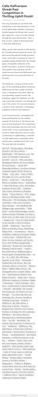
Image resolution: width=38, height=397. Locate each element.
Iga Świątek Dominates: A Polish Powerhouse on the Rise (19, 338)
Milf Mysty (6, 314)
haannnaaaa (8, 283)
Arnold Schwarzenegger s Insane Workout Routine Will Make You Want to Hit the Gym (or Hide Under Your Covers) (18, 214)
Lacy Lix (14, 160)
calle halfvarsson (7, 20)
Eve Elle (12, 320)
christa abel (22, 165)
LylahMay (27, 188)
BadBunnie (12, 326)
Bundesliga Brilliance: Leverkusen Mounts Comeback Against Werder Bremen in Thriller (19, 171)
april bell (5, 148)
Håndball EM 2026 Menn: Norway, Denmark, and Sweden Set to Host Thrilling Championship (18, 240)
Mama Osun (22, 277)
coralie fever (15, 180)
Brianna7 (24, 306)
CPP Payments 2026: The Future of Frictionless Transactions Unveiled (18, 157)
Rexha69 (24, 300)
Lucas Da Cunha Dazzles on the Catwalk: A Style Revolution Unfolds (18, 223)
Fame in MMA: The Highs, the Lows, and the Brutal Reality (18, 177)
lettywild (7, 289)
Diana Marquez (8, 206)
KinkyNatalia (7, 154)
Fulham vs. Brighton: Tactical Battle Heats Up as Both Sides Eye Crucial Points (19, 366)
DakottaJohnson (28, 349)
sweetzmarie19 (20, 231)
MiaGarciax (15, 226)
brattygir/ (6, 294)
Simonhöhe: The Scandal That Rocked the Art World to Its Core (18, 323)
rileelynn (11, 340)
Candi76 (27, 248)
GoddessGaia (31, 183)
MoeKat (18, 369)
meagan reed (9, 220)
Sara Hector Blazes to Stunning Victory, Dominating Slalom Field (18, 229)
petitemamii (7, 332)
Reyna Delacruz (16, 194)
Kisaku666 (6, 346)
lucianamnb (26, 260)
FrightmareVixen (10, 375)
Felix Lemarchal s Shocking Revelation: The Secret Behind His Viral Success (18, 163)
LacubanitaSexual (18, 335)
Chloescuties (7, 200)
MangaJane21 (7, 363)
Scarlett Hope (9, 237)
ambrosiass (6, 246)
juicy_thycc (15, 174)
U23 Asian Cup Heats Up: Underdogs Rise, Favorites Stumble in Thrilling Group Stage (17, 297)
